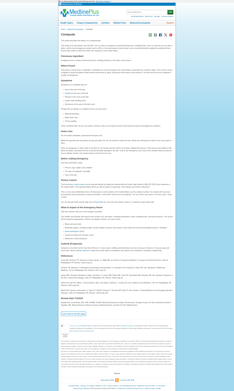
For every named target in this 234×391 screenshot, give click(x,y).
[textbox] (147, 12)
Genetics (105, 23)
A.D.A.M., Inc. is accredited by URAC (80, 325)
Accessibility (90, 385)
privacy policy (89, 331)
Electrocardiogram (72, 231)
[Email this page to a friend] (150, 35)
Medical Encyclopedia (140, 23)
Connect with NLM (127, 380)
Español (170, 23)
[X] (165, 35)
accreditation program (127, 325)
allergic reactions (82, 250)
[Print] (155, 35)
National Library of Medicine (72, 4)
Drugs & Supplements (87, 23)
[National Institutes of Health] (60, 4)
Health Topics (66, 23)
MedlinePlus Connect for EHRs (146, 385)
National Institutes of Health (153, 388)
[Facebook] (160, 35)
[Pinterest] (170, 35)
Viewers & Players (112, 385)
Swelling (68, 93)
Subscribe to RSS (107, 380)
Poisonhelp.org (100, 202)
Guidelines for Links (101, 385)
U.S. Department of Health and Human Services (130, 388)
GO (170, 12)
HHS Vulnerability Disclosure (127, 385)
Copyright (83, 385)
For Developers (160, 385)
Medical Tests (119, 23)
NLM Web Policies (74, 385)
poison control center (76, 184)
